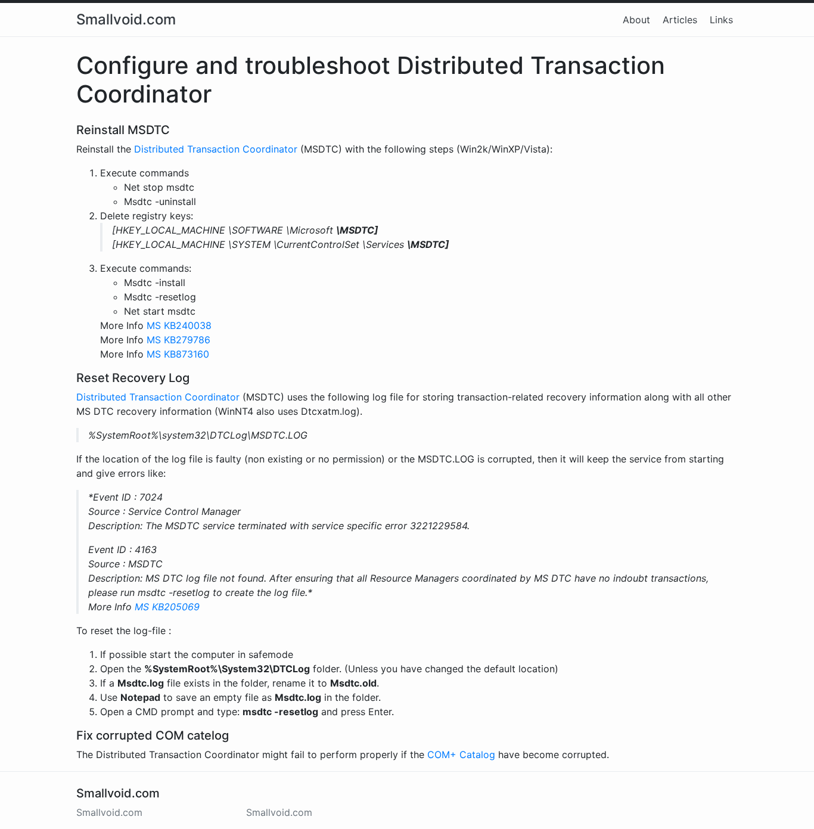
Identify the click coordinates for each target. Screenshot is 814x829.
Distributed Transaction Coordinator (215, 149)
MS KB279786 (178, 340)
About (636, 20)
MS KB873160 (178, 354)
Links (721, 20)
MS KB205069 (167, 607)
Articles (680, 20)
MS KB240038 (179, 325)
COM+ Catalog (461, 754)
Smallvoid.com (126, 19)
